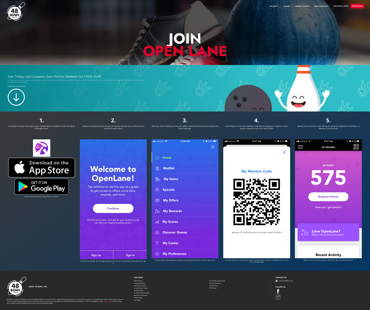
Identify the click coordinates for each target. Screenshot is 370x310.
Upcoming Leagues (140, 285)
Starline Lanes (107, 301)
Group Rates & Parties (141, 288)
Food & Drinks (138, 297)
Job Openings (213, 285)
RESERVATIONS (357, 6)
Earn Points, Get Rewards (217, 281)
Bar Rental (137, 300)
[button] (273, 6)
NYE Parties (213, 288)
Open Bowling (138, 281)
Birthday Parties (139, 290)
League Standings (139, 283)
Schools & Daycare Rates (142, 293)
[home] (16, 12)
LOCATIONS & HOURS (341, 6)
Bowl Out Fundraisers (140, 295)
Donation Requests (215, 283)
